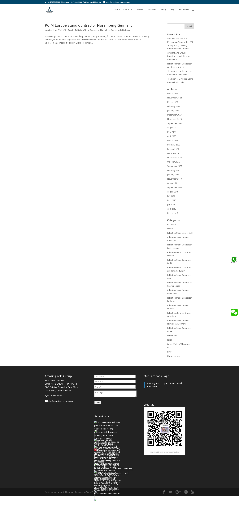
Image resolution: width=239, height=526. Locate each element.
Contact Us (183, 10)
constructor (116, 469)
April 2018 (171, 208)
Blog (172, 10)
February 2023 (173, 144)
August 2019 (172, 191)
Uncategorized (173, 356)
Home (117, 10)
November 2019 (174, 179)
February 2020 (173, 170)
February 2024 (173, 106)
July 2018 (171, 204)
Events (71, 30)
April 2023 (171, 136)
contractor (127, 469)
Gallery (163, 10)
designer (98, 473)
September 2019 (174, 187)
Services (139, 10)
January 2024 (173, 110)
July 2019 (171, 196)
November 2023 (174, 119)
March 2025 (172, 93)
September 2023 (174, 123)
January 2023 (173, 149)
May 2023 (171, 132)
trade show (107, 477)
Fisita (169, 340)
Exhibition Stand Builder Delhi (180, 233)
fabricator (109, 473)
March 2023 (172, 140)
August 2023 (172, 127)
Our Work (151, 10)
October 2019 (173, 183)
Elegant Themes (64, 492)
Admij (50, 30)
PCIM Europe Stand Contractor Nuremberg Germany (89, 25)
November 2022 (174, 157)
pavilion (119, 473)
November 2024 (174, 97)
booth (97, 469)
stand (97, 477)
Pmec (169, 351)
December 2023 (174, 114)
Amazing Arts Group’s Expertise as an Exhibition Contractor (178, 56)
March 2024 (172, 102)
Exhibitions (125, 30)
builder (106, 469)
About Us (127, 10)
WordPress (91, 492)
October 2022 (173, 161)
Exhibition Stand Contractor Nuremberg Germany (97, 30)
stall (126, 473)
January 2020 (173, 174)
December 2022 (174, 153)
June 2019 (171, 200)
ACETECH (171, 224)
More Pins (101, 450)
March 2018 (172, 213)
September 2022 (174, 166)
